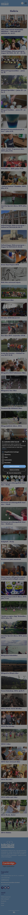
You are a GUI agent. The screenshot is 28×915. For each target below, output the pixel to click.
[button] (14, 473)
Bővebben (4, 448)
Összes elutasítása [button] (14, 469)
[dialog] (14, 457)
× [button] (25, 441)
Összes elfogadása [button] (14, 466)
